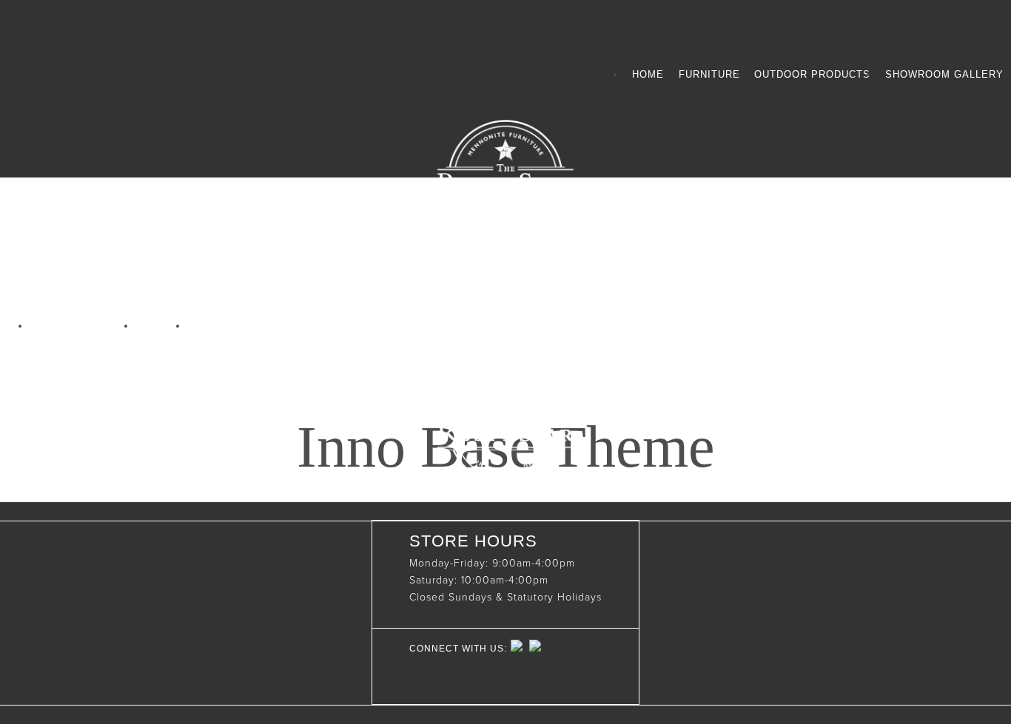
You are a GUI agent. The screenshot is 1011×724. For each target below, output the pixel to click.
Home (648, 74)
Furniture (709, 74)
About (161, 325)
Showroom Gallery (944, 74)
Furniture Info (82, 325)
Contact (219, 325)
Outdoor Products (812, 74)
